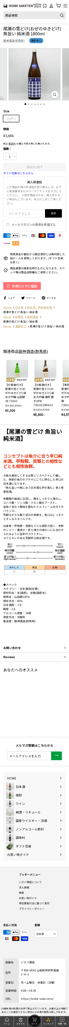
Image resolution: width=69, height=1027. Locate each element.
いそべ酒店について (30, 882)
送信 (53, 213)
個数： (7, 149)
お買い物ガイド (28, 898)
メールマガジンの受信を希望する (34, 224)
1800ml (11, 118)
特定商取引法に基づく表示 (34, 903)
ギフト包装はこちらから (18, 173)
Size (6, 111)
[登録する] (56, 755)
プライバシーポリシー (32, 908)
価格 (6, 129)
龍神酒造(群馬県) (14, 40)
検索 (21, 892)
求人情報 (24, 887)
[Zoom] (54, 94)
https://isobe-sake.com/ (37, 999)
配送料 (12, 143)
